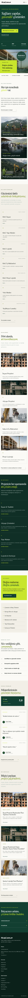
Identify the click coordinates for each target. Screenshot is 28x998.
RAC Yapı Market (9, 233)
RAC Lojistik (7, 249)
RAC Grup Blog (4, 986)
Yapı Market (3, 989)
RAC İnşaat (7, 217)
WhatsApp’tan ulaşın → (6, 70)
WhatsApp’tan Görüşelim (10, 30)
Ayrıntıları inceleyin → (5, 530)
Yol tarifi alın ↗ (4, 955)
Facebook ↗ (3, 980)
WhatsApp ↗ (3, 984)
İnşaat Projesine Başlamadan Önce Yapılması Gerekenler (13, 814)
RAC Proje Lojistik (9, 278)
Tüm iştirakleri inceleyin (8, 320)
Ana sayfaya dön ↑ (24, 995)
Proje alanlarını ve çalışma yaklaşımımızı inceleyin (13, 467)
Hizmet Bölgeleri (4, 968)
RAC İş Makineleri (9, 263)
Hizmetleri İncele (5, 34)
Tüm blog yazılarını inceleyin (9, 895)
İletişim (2, 971)
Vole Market (7, 292)
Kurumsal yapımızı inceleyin (9, 109)
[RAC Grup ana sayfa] (6, 2)
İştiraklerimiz (3, 964)
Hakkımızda (3, 962)
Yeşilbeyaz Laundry (9, 308)
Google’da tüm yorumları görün (9, 759)
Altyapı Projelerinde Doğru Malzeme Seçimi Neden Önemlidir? (14, 848)
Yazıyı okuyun (14, 822)
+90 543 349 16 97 (14, 920)
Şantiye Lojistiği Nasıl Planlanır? (13, 881)
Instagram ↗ (3, 978)
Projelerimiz (3, 966)
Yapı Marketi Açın (9, 595)
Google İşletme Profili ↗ (5, 982)
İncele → (4, 223)
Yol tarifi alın (14, 925)
